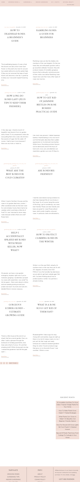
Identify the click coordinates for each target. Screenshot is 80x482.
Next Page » (13, 363)
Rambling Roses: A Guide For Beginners (46, 34)
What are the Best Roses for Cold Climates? (15, 174)
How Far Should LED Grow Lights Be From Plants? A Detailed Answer (67, 427)
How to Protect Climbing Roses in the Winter (46, 238)
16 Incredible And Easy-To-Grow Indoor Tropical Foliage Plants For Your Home (67, 404)
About (40, 474)
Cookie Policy (40, 479)
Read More (4, 84)
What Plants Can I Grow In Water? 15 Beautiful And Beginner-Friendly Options (67, 419)
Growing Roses (39, 27)
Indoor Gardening (13, 479)
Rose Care (6, 27)
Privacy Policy (40, 477)
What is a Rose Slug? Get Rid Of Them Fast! (46, 308)
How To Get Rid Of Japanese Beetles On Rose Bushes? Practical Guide (46, 104)
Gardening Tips (40, 92)
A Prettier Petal (40, 15)
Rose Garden (12, 27)
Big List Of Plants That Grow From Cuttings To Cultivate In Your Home (67, 435)
